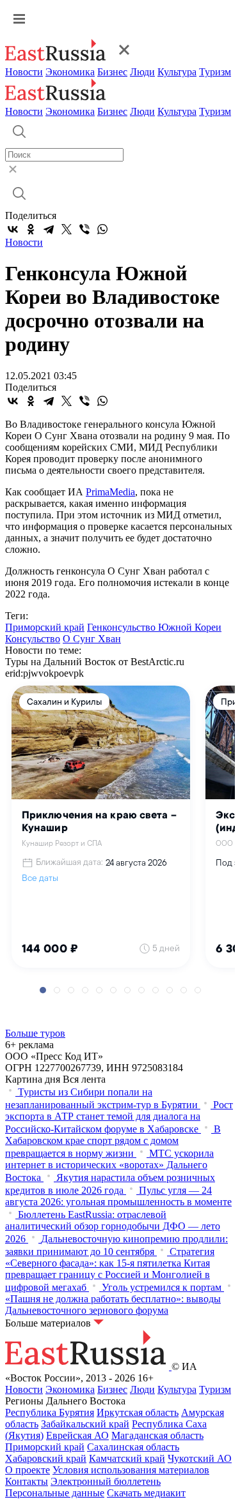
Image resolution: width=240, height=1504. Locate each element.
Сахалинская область (133, 1446)
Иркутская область (138, 1412)
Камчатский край (127, 1458)
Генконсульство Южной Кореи (154, 627)
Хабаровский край (45, 1458)
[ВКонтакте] (12, 229)
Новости (24, 71)
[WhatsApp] (102, 229)
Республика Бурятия (49, 1412)
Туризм (215, 71)
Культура (176, 71)
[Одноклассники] (30, 229)
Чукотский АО (200, 1458)
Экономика (70, 71)
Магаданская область (157, 1435)
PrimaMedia (110, 491)
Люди (142, 71)
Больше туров (35, 1033)
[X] (66, 229)
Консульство (32, 638)
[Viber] (84, 229)
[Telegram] (48, 229)
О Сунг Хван (92, 638)
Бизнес (112, 71)
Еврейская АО (77, 1435)
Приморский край (44, 627)
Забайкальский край (85, 1423)
